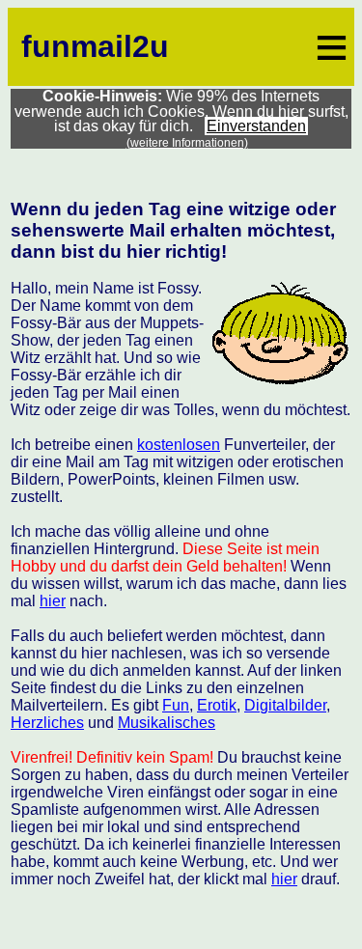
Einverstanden (256, 126)
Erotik (217, 705)
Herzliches (47, 722)
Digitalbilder (285, 705)
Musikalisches (166, 722)
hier (53, 601)
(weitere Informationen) (187, 143)
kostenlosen (178, 444)
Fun (175, 705)
